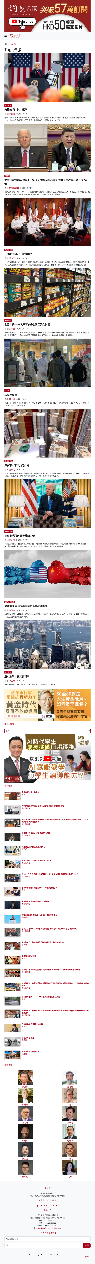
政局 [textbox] (8, 731)
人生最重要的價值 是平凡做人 (33, 847)
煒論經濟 (8, 320)
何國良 (12, 114)
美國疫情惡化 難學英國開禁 (19, 535)
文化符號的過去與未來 (30, 792)
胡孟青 (12, 681)
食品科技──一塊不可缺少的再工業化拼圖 (27, 324)
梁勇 (23, 999)
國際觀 (7, 176)
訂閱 (87, 1245)
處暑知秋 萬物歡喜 (29, 956)
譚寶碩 (24, 849)
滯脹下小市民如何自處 (16, 465)
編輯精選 (25, 917)
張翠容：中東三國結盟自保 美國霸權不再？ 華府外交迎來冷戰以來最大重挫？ (51, 970)
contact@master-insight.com (49, 1228)
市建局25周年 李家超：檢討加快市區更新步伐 (39, 915)
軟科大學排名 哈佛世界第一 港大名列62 (37, 860)
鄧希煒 (12, 329)
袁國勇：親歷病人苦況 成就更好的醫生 (37, 833)
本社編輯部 (14, 188)
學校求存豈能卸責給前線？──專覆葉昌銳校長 (39, 888)
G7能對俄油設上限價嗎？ (18, 254)
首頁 (5, 44)
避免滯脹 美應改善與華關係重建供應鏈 (25, 606)
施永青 (12, 258)
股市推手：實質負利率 (16, 676)
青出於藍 (8, 672)
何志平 (24, 795)
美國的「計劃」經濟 (15, 109)
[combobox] (47, 731)
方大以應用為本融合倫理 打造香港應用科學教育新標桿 (43, 806)
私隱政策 (88, 1257)
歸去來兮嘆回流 (28, 1038)
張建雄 (24, 1054)
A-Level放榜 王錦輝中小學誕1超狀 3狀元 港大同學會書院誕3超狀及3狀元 (50, 874)
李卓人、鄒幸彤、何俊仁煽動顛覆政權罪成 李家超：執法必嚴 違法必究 (49, 929)
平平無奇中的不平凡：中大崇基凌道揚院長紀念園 (41, 997)
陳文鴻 (12, 399)
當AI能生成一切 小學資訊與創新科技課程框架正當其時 (43, 942)
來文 (23, 890)
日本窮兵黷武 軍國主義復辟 (32, 1024)
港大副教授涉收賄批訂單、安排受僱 (35, 901)
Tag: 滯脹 (13, 44)
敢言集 (7, 391)
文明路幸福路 (9, 602)
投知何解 (8, 105)
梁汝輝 (24, 945)
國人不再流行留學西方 (30, 1051)
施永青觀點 (9, 250)
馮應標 (24, 1040)
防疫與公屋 (10, 394)
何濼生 (12, 610)
